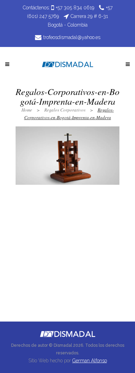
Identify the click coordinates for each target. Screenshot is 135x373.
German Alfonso (89, 360)
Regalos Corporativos (65, 110)
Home (26, 110)
